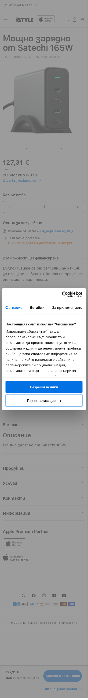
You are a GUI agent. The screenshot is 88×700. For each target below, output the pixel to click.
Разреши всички (44, 387)
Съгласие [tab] (13, 307)
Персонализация (41, 401)
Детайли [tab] (37, 307)
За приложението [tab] (67, 307)
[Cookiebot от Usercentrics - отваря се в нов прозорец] (62, 295)
